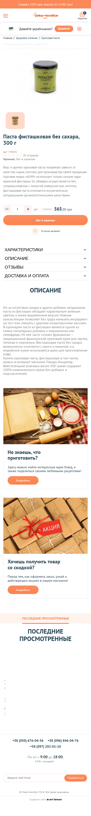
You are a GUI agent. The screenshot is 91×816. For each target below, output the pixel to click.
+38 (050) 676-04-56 (27, 740)
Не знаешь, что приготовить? (24, 455)
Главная (7, 38)
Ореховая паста (50, 38)
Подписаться (76, 777)
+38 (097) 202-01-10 (45, 746)
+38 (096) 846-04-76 (63, 740)
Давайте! (64, 28)
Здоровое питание (27, 38)
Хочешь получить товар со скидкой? (34, 564)
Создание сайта (38, 799)
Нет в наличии (45, 220)
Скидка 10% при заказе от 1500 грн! (45, 4)
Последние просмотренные (45, 618)
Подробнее (23, 480)
